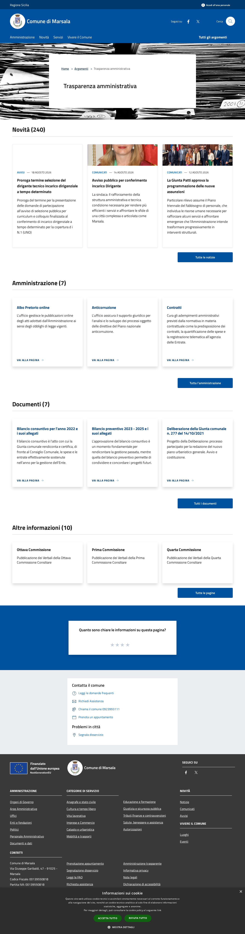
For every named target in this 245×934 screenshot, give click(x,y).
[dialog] (122, 911)
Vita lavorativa (76, 815)
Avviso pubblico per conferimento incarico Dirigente (119, 183)
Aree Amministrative (23, 809)
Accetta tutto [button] (107, 918)
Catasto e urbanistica (80, 829)
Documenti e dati (21, 843)
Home (65, 68)
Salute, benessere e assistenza (143, 822)
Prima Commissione (108, 550)
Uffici (13, 815)
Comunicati (99, 172)
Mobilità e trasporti (79, 836)
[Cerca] (230, 21)
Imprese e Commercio (81, 822)
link (159, 910)
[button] (122, 927)
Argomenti (81, 68)
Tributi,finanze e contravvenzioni (144, 815)
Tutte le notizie (205, 257)
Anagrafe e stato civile (81, 802)
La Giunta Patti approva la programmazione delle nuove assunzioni (191, 186)
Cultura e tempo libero (81, 809)
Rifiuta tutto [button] (138, 918)
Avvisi (21, 172)
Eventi (184, 841)
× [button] (240, 891)
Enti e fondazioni (21, 822)
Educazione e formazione (139, 801)
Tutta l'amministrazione (205, 383)
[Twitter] (196, 21)
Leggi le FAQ (75, 877)
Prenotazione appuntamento (85, 863)
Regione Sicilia (19, 5)
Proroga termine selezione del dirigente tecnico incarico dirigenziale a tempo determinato (47, 186)
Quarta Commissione (184, 550)
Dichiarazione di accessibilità (141, 884)
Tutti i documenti (205, 503)
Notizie (184, 802)
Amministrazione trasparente (142, 863)
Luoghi (184, 834)
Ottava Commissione (34, 550)
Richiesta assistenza (80, 884)
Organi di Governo (21, 802)
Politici (14, 829)
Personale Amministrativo (27, 836)
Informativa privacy (136, 870)
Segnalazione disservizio (82, 870)
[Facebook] (187, 21)
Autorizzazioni (132, 829)
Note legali (130, 877)
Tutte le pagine (205, 593)
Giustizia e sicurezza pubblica (142, 808)
